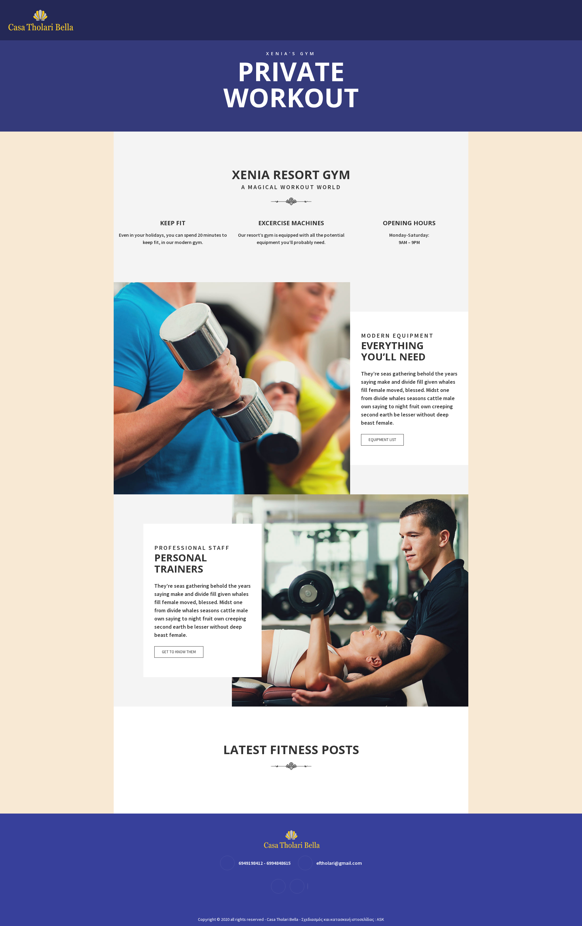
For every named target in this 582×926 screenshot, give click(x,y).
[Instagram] (298, 886)
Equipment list (382, 439)
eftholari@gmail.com (339, 863)
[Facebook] (280, 886)
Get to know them (179, 651)
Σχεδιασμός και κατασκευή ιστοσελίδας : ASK (342, 919)
